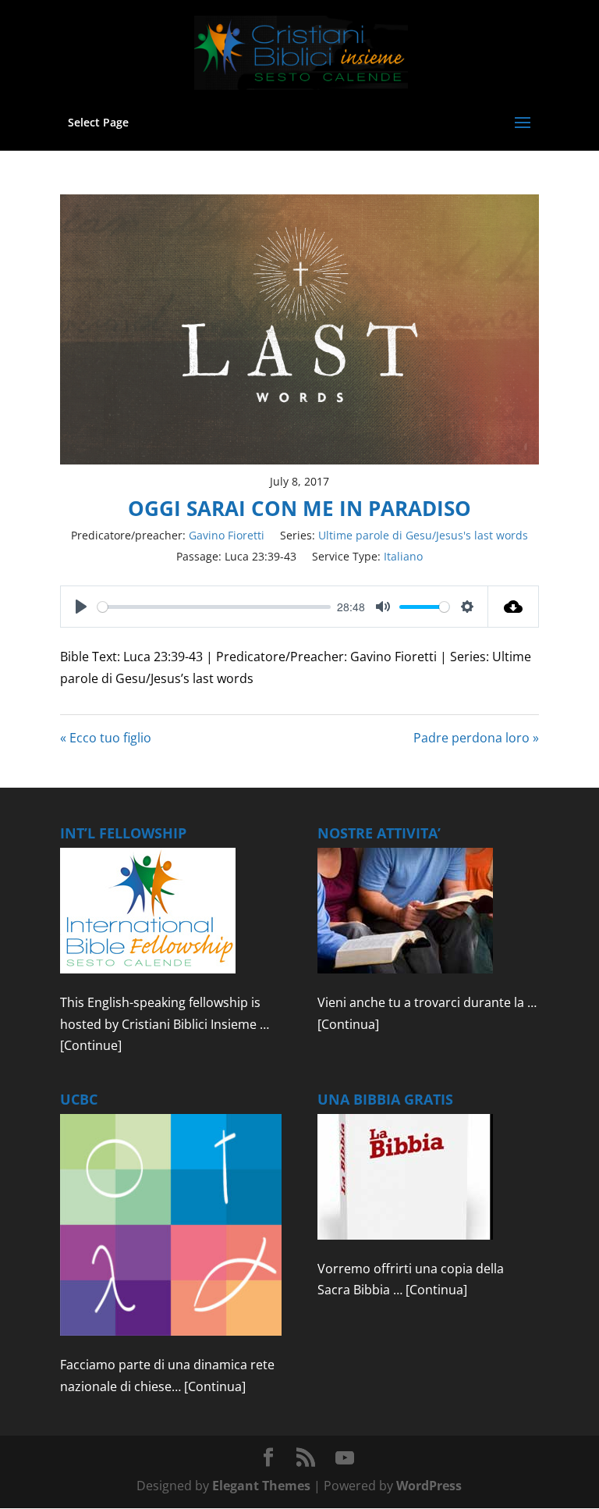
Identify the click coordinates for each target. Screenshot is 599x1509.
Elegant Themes (261, 1485)
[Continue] (91, 1045)
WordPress (429, 1485)
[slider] (214, 607)
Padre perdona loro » (476, 737)
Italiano (403, 556)
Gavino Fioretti (226, 535)
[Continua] (348, 1024)
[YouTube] (344, 1458)
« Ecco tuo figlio (105, 737)
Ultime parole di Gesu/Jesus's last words (423, 535)
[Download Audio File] (513, 606)
